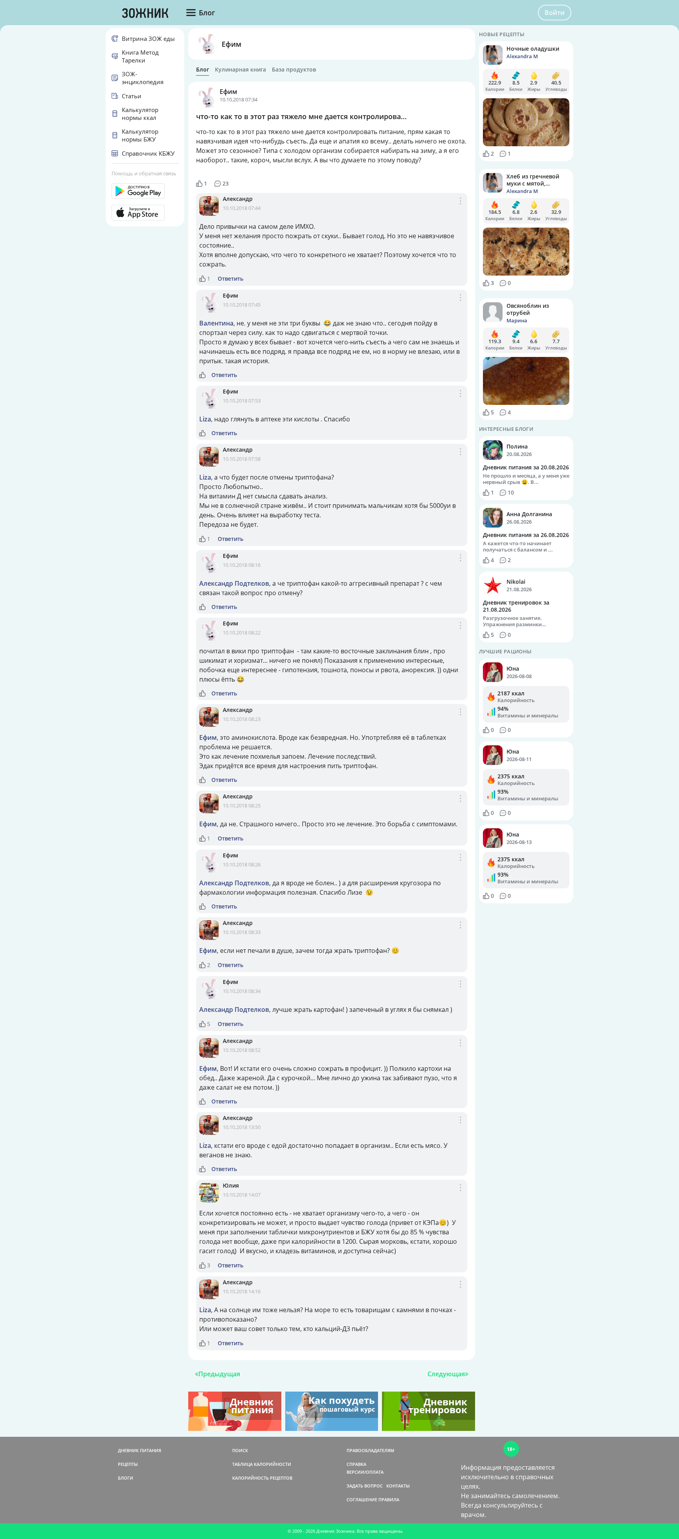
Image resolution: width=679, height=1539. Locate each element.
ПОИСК (240, 1450)
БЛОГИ (125, 1478)
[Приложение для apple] (145, 213)
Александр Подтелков (234, 583)
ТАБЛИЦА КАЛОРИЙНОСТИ (261, 1464)
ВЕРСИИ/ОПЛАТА (365, 1472)
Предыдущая (219, 1374)
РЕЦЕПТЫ (128, 1464)
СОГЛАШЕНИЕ (362, 1499)
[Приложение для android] (145, 191)
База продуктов (294, 69)
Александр (238, 198)
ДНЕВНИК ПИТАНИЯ (139, 1450)
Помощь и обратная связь (144, 173)
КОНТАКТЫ (398, 1486)
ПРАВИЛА (388, 1499)
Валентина (216, 323)
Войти (555, 12)
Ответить (230, 278)
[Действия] (460, 209)
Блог (202, 69)
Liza (205, 419)
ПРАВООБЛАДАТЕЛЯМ (370, 1450)
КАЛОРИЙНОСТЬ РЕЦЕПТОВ (262, 1478)
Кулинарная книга (240, 69)
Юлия (231, 1185)
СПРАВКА (356, 1464)
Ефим (231, 44)
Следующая (446, 1374)
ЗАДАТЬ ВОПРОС (365, 1486)
